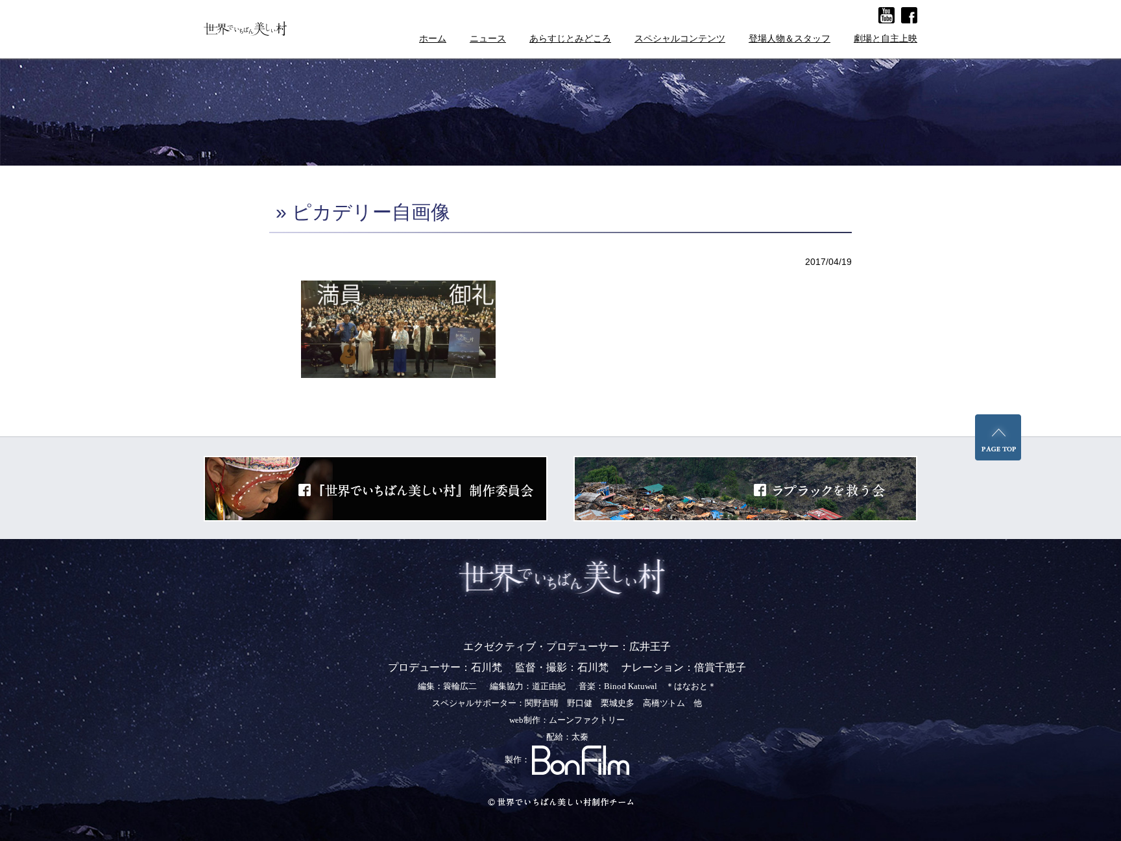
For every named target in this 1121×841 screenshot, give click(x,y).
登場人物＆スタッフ (789, 39)
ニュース (488, 39)
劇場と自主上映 (885, 39)
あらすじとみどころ (570, 39)
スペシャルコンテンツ (679, 39)
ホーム (432, 39)
